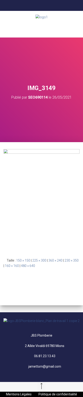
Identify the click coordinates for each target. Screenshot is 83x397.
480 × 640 (28, 266)
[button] (41, 28)
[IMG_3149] (41, 200)
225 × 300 (39, 260)
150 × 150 (23, 260)
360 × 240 (55, 260)
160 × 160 (12, 266)
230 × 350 (72, 260)
